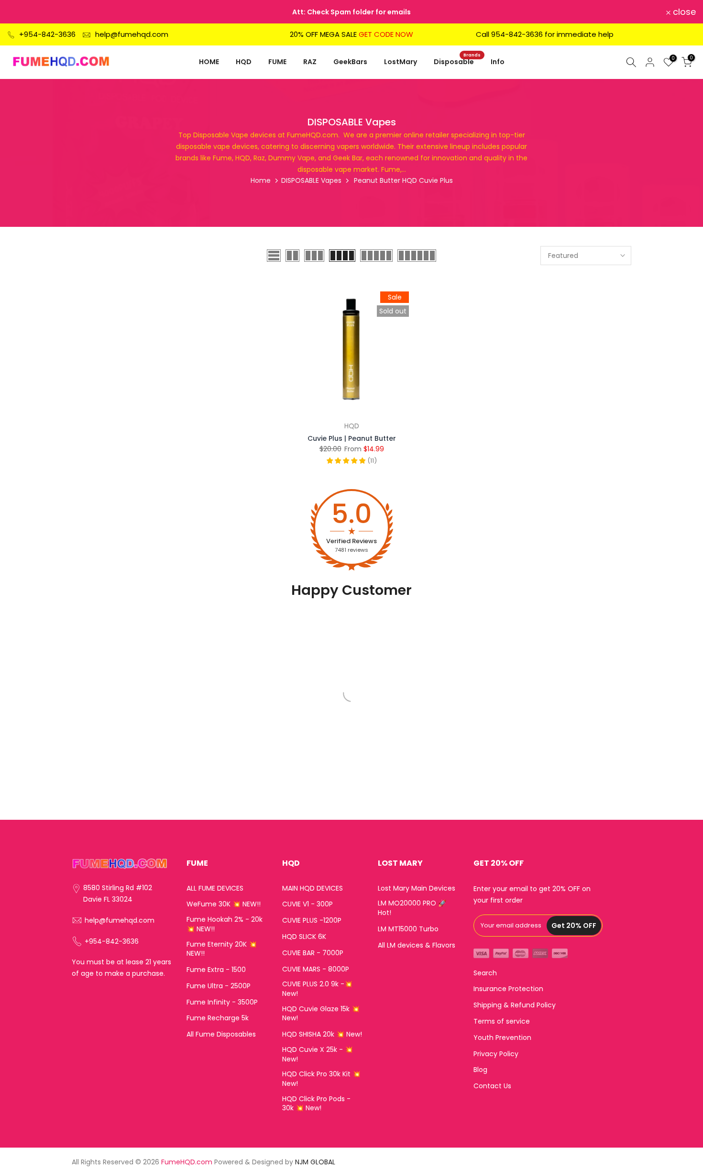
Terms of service (501, 1021)
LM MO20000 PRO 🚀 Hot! (412, 908)
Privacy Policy (495, 1054)
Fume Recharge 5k (218, 1018)
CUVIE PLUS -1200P (311, 920)
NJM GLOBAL (315, 1162)
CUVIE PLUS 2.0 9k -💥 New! (317, 989)
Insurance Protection (508, 988)
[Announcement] (351, 11)
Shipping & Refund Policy (514, 1005)
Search (485, 973)
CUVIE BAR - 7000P (312, 953)
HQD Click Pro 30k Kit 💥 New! (321, 1079)
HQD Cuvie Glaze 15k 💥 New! (321, 1014)
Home (261, 180)
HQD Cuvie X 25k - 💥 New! (317, 1054)
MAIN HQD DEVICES (312, 888)
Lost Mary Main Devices (416, 888)
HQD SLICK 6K (304, 936)
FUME (277, 62)
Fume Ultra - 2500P (219, 986)
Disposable (457, 61)
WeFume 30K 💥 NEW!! (224, 904)
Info (498, 62)
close (24, 12)
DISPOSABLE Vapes (311, 180)
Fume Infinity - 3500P (222, 1002)
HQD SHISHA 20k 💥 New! (322, 1034)
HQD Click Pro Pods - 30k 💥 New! (316, 1103)
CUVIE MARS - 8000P (315, 969)
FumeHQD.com (186, 1162)
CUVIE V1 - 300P (307, 904)
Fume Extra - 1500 (216, 969)
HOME (209, 62)
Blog (480, 1069)
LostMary (400, 62)
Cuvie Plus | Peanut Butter (352, 438)
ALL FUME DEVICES (215, 888)
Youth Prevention (502, 1037)
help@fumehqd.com (131, 34)
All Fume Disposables (221, 1034)
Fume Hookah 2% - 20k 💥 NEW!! (225, 924)
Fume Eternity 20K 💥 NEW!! (222, 949)
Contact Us (492, 1086)
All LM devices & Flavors (416, 945)
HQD (244, 62)
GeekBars (350, 62)
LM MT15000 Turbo (408, 929)
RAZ (310, 62)
